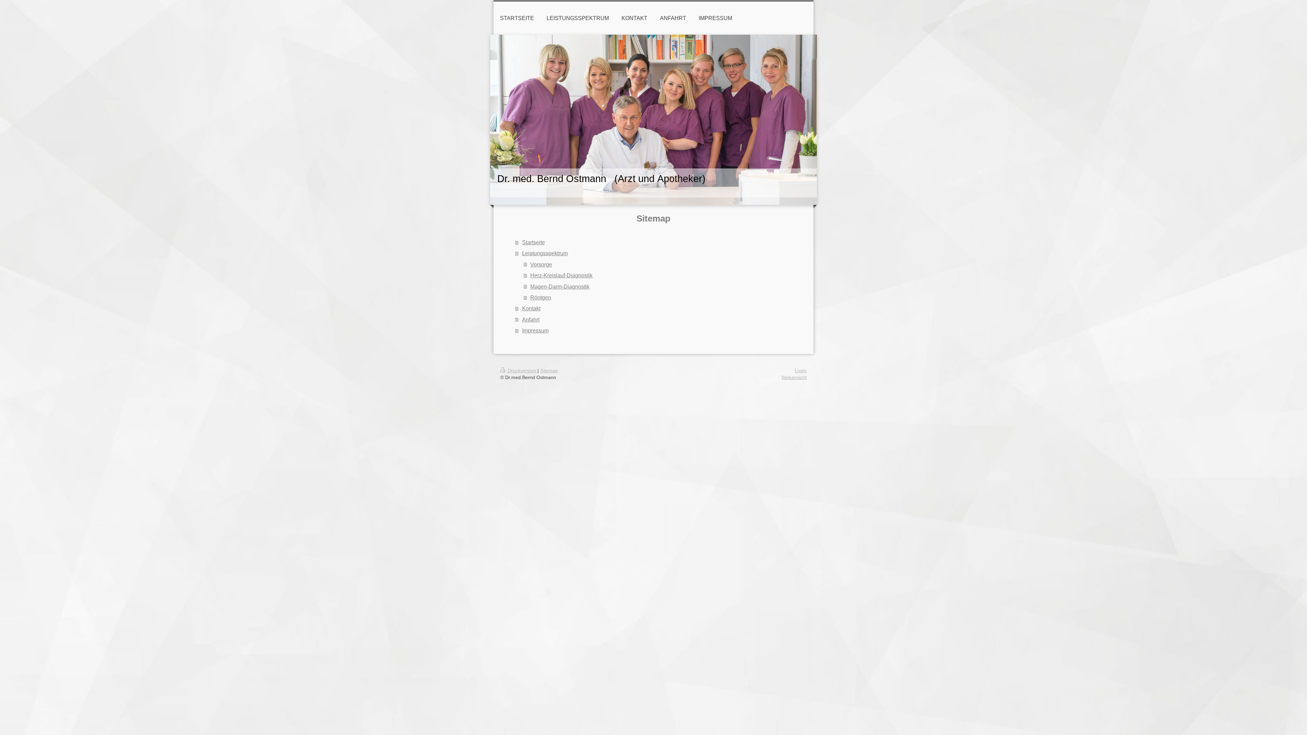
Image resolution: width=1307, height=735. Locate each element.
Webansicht (794, 377)
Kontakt (531, 308)
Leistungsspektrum (545, 253)
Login (801, 370)
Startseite (533, 242)
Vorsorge (541, 264)
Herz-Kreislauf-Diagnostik (561, 275)
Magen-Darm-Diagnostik (560, 286)
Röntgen (540, 297)
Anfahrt (530, 319)
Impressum (535, 330)
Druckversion (521, 370)
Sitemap (549, 370)
